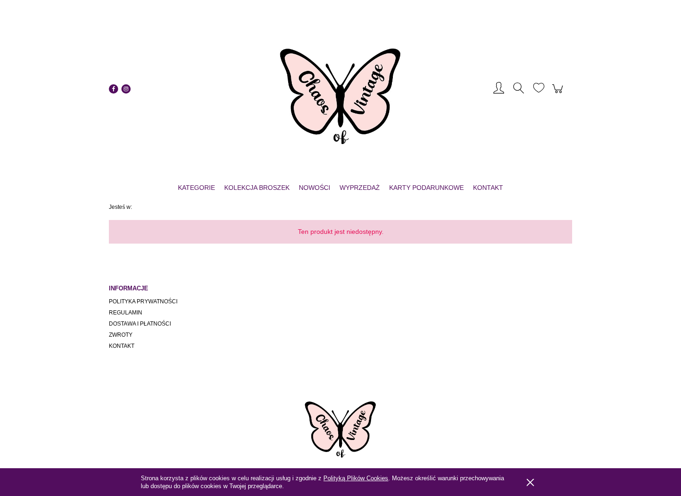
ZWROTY (120, 335)
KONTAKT (121, 346)
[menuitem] (196, 187)
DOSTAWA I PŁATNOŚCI (140, 323)
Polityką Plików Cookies (355, 478)
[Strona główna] (340, 89)
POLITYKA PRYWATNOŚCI (143, 301)
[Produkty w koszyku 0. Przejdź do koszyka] (559, 93)
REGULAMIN (125, 312)
